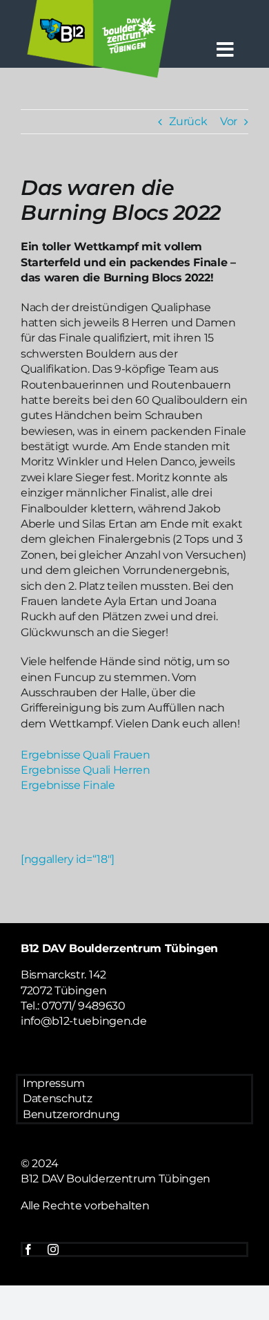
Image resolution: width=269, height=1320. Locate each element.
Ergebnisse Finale (68, 785)
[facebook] (28, 1249)
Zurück (188, 121)
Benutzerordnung (71, 1114)
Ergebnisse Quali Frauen (85, 754)
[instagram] (53, 1249)
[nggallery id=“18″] (67, 859)
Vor (228, 121)
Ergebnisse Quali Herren (85, 770)
